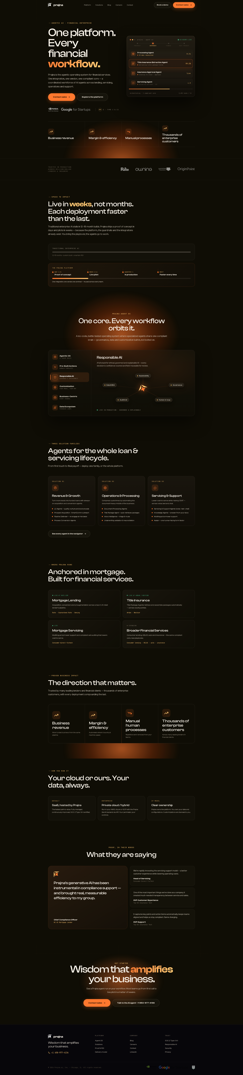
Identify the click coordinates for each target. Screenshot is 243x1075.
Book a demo (162, 5)
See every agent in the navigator (67, 534)
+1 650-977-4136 (59, 1052)
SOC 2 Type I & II (171, 1041)
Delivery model (101, 1052)
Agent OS (99, 1041)
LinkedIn (133, 1052)
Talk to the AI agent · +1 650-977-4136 (136, 1003)
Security (168, 1048)
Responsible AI (171, 1044)
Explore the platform (92, 97)
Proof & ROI (99, 1048)
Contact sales (182, 5)
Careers (119, 5)
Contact (130, 5)
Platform (87, 5)
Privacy (168, 1052)
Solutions (99, 5)
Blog (109, 5)
